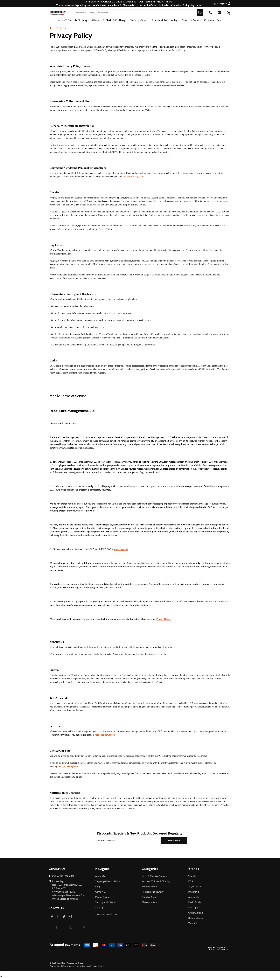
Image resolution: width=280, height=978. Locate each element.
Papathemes (99, 966)
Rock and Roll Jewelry (164, 20)
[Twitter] (64, 916)
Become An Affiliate (107, 914)
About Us (100, 876)
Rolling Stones (195, 918)
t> (115, 489)
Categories (150, 869)
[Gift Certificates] (219, 13)
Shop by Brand (191, 20)
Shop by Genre (138, 20)
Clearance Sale (213, 20)
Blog (97, 886)
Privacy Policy (102, 897)
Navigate (102, 869)
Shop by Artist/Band (105, 902)
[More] (89, 20)
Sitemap (99, 907)
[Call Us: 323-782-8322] (210, 13)
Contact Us (100, 891)
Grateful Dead (195, 912)
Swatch (192, 876)
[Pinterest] (52, 916)
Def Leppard (194, 907)
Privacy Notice (163, 619)
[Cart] (228, 13)
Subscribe (174, 840)
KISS (190, 881)
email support (121, 549)
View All (192, 923)
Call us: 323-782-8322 (63, 876)
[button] (56, 927)
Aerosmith (193, 897)
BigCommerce (67, 966)
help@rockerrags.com (134, 176)
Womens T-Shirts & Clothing (108, 20)
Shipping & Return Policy (107, 881)
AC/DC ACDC (195, 886)
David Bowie (194, 902)
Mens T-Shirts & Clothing (72, 20)
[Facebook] (58, 916)
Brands (193, 869)
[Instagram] (70, 916)
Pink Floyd (193, 891)
